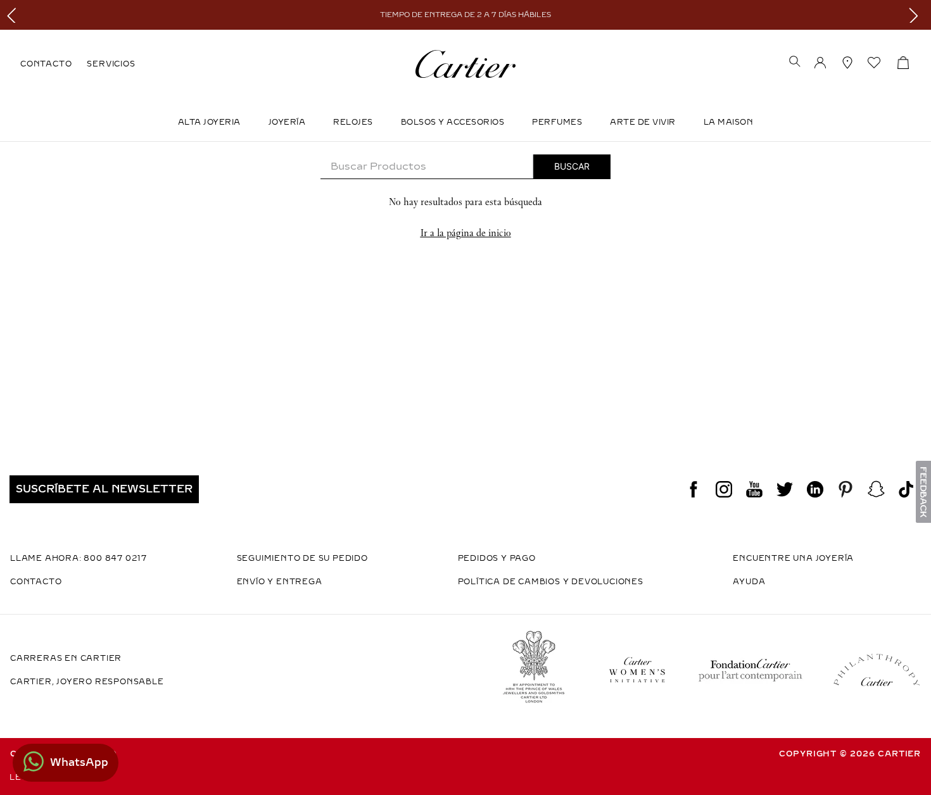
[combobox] (465, 166)
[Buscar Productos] (572, 166)
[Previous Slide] (14, 14)
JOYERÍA (287, 122)
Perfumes (557, 122)
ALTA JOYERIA (209, 122)
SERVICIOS (111, 63)
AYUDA (749, 581)
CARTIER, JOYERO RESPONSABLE (87, 681)
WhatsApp (79, 762)
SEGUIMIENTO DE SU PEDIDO (302, 558)
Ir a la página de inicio (466, 233)
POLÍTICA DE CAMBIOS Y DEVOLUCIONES (550, 581)
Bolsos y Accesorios (453, 122)
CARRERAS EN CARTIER (66, 658)
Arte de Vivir (643, 122)
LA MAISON (729, 122)
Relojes (353, 122)
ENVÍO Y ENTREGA (279, 581)
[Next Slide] (916, 14)
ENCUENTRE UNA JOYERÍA (793, 558)
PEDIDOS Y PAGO (497, 558)
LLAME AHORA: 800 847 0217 (78, 558)
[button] (795, 63)
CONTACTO (46, 63)
